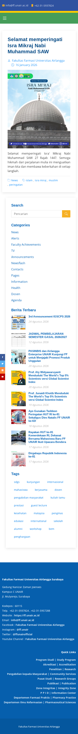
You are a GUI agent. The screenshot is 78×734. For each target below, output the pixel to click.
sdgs (17, 482)
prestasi (19, 505)
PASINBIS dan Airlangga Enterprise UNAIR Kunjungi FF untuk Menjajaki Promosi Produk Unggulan (49, 355)
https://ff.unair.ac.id (27, 615)
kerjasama (41, 489)
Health (15, 288)
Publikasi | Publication (61, 683)
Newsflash (18, 263)
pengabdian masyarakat (28, 497)
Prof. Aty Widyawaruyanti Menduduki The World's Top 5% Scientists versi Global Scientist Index (48, 377)
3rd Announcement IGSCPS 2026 (49, 316)
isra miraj (40, 180)
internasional (55, 482)
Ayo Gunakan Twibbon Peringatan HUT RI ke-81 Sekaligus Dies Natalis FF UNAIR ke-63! (49, 415)
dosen (58, 489)
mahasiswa (21, 489)
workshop (36, 529)
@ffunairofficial (22, 634)
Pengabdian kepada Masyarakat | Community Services (41, 674)
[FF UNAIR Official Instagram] (2, 370)
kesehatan (20, 513)
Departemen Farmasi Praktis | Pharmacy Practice (45, 697)
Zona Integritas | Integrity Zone (56, 688)
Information (19, 282)
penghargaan (22, 536)
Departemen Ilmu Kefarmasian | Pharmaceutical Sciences (40, 702)
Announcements (22, 257)
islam (29, 180)
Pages (15, 275)
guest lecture (39, 505)
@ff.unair (22, 629)
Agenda (16, 300)
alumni (18, 529)
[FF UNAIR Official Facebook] (2, 357)
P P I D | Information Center (58, 693)
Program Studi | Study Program (56, 659)
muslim (53, 180)
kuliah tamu (58, 497)
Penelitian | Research (62, 669)
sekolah (58, 521)
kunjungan (33, 482)
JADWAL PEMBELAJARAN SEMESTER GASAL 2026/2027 (47, 335)
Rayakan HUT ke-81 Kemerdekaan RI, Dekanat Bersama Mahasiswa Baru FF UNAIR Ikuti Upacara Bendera (47, 437)
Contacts (17, 269)
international (38, 521)
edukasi (18, 521)
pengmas (57, 513)
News (14, 180)
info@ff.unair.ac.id (22, 620)
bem (51, 529)
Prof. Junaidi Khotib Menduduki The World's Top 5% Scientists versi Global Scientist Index (48, 396)
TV (13, 251)
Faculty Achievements (26, 245)
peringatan (16, 184)
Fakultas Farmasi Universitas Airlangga (40, 625)
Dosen (15, 294)
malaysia (39, 513)
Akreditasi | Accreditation (59, 664)
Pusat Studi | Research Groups (57, 678)
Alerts (15, 238)
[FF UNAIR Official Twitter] (2, 364)
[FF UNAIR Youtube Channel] (2, 377)
